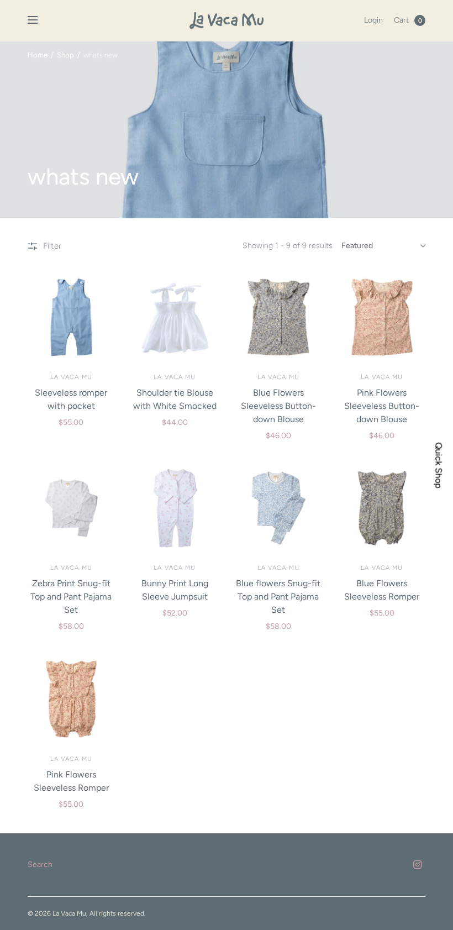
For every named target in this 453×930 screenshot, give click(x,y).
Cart (401, 20)
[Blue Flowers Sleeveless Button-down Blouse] (278, 317)
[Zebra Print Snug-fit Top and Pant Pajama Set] (71, 508)
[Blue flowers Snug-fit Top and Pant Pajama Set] (278, 508)
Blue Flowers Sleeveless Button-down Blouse (278, 405)
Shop (65, 55)
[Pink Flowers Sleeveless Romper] (71, 699)
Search (40, 864)
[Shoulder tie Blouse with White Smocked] (175, 317)
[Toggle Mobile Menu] (40, 20)
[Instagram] (418, 865)
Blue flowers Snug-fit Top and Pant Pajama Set (278, 596)
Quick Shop (438, 465)
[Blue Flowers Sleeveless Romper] (382, 508)
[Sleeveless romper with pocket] (71, 317)
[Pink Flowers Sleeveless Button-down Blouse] (382, 317)
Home (38, 55)
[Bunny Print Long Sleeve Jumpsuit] (175, 508)
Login (373, 20)
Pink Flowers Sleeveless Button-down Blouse (381, 405)
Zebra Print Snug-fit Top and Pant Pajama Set (71, 596)
